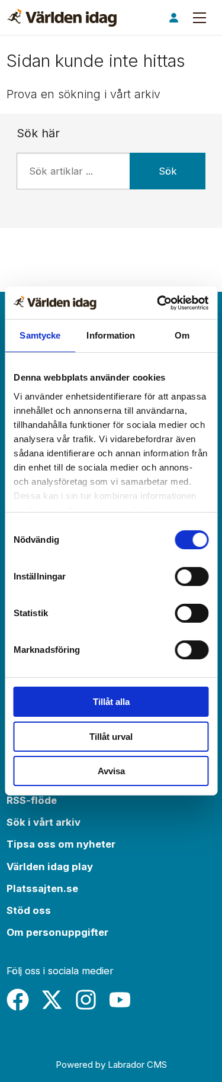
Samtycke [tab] (40, 335)
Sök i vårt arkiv (44, 822)
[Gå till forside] (62, 18)
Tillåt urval (111, 737)
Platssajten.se (42, 888)
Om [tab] (182, 335)
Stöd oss (29, 910)
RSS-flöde (32, 800)
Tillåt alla (111, 702)
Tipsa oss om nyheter (61, 844)
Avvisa (111, 771)
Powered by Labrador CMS (111, 1064)
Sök (168, 171)
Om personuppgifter (57, 932)
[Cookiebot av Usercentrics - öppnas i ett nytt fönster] (158, 302)
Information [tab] (110, 335)
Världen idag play (50, 866)
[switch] (191, 576)
